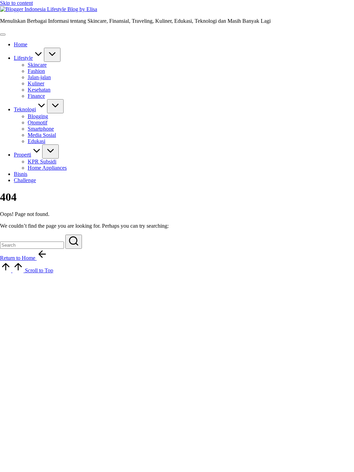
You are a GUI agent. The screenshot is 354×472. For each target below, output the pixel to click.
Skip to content (16, 3)
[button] (73, 242)
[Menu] (3, 35)
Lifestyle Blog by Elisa (72, 9)
